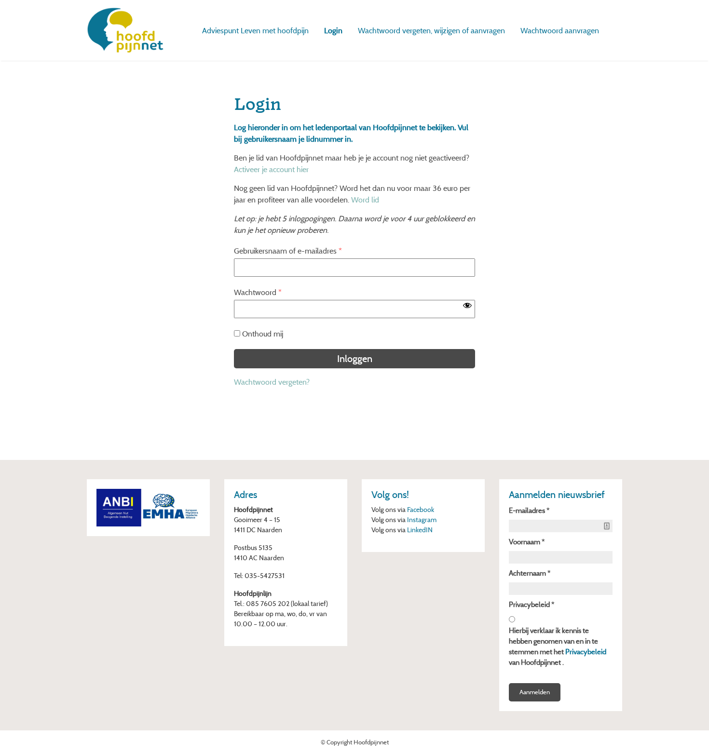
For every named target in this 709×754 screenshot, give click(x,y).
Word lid (365, 199)
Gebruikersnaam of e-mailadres (288, 251)
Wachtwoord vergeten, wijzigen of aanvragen (431, 30)
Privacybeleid (585, 651)
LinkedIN (420, 529)
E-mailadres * (529, 510)
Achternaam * (529, 573)
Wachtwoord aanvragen (559, 30)
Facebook (420, 509)
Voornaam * (527, 541)
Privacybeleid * (531, 604)
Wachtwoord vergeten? (272, 382)
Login (333, 30)
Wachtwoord (258, 292)
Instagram (421, 519)
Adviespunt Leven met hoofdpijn (255, 30)
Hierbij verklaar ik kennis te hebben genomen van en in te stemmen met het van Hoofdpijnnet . (557, 646)
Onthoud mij (262, 333)
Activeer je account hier (271, 169)
